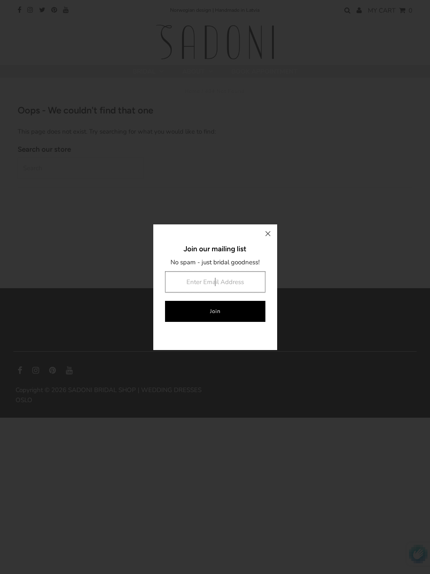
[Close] (268, 233)
